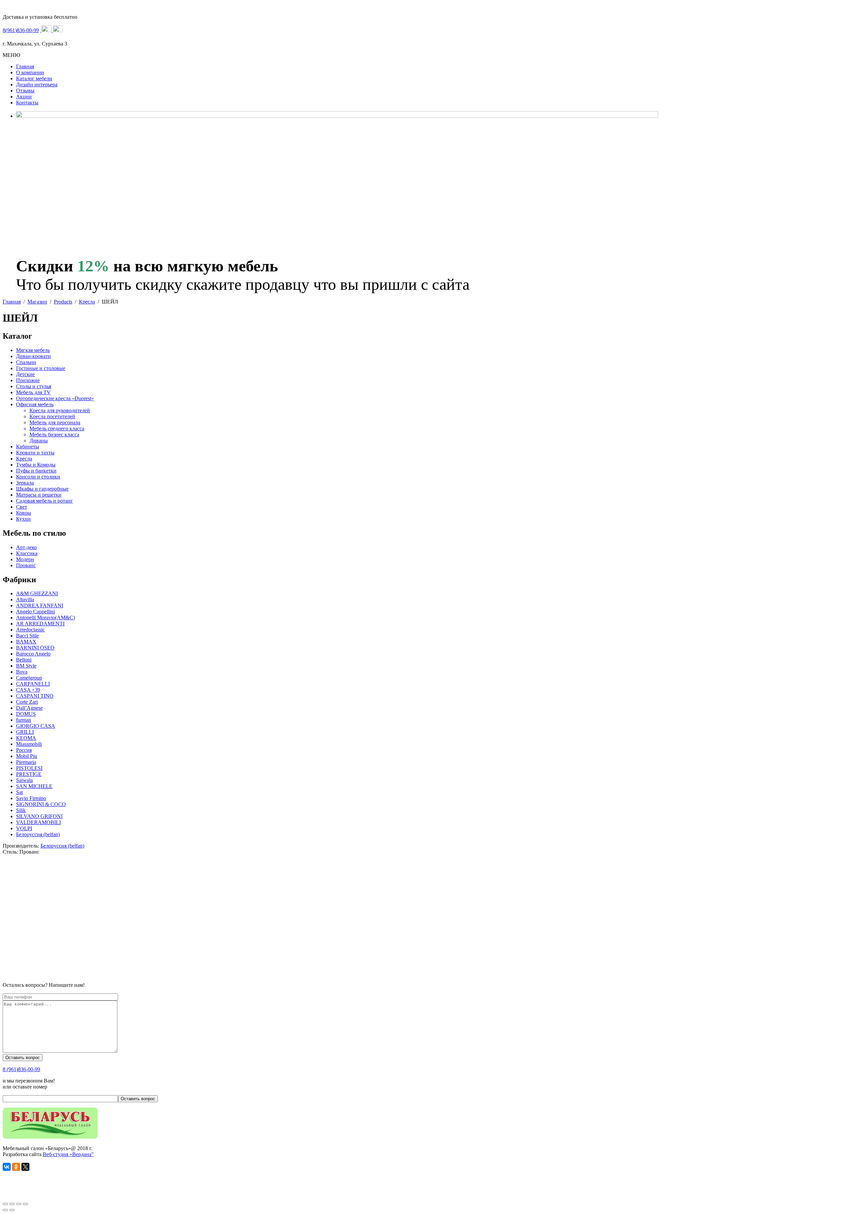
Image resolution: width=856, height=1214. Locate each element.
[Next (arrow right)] (12, 1210)
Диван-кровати (33, 356)
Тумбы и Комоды (36, 464)
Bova (21, 672)
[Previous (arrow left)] (5, 1210)
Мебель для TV (33, 392)
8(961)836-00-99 (21, 30)
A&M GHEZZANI (37, 593)
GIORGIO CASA (35, 726)
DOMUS (26, 714)
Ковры (23, 513)
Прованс (26, 565)
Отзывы (25, 90)
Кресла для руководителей (59, 410)
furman (23, 720)
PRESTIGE (28, 774)
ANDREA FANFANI (39, 605)
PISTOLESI (29, 768)
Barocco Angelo (33, 654)
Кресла (24, 458)
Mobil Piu (26, 756)
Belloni (23, 660)
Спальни (26, 362)
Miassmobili (29, 744)
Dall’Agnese (29, 708)
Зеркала (25, 483)
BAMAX (26, 641)
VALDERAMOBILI (38, 822)
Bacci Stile (27, 635)
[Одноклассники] (16, 1167)
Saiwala (24, 780)
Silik (21, 810)
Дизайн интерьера (37, 84)
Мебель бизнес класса (54, 434)
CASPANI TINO (35, 696)
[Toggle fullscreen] (18, 1204)
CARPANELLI (33, 684)
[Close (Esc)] (5, 1204)
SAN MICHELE (34, 786)
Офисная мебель (35, 404)
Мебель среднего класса (56, 428)
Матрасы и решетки (39, 495)
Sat (19, 792)
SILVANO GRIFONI (39, 816)
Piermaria (26, 762)
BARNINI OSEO (35, 648)
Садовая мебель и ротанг (44, 501)
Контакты (27, 102)
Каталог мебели (34, 78)
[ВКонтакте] (7, 1167)
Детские (25, 374)
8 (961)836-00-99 (21, 1069)
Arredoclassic (30, 629)
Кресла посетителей (52, 416)
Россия (24, 750)
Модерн (25, 559)
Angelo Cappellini (35, 611)
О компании (30, 72)
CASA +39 (28, 690)
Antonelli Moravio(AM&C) (45, 617)
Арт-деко (26, 547)
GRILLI (25, 732)
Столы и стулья (33, 386)
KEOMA (26, 738)
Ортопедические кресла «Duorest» (55, 398)
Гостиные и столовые (40, 368)
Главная (25, 66)
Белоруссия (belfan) (38, 834)
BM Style (26, 666)
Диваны (38, 440)
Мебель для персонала (54, 422)
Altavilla (25, 599)
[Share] (12, 1204)
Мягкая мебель (33, 350)
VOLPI (24, 828)
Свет (21, 507)
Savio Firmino (31, 798)
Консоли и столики (38, 477)
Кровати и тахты (35, 452)
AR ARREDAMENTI (40, 623)
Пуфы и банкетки (36, 470)
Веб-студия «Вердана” (68, 1154)
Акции (24, 96)
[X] (25, 1167)
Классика (26, 553)
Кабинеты (27, 446)
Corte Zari (27, 702)
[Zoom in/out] (25, 1204)
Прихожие (28, 380)
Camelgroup (29, 678)
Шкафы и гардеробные (42, 489)
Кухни (23, 519)
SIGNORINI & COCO (41, 804)
